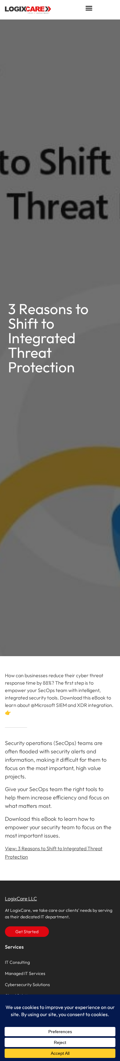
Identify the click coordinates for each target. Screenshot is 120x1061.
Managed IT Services (25, 973)
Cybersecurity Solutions (27, 984)
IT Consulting (17, 962)
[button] (88, 8)
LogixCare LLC (21, 898)
